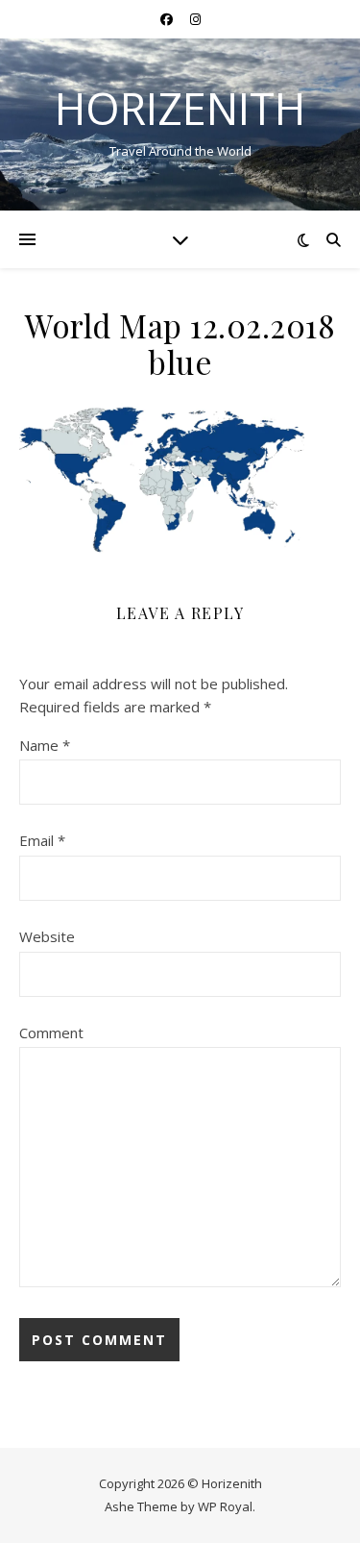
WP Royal (225, 1506)
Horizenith (180, 108)
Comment (51, 1032)
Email (42, 840)
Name (44, 745)
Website (47, 936)
